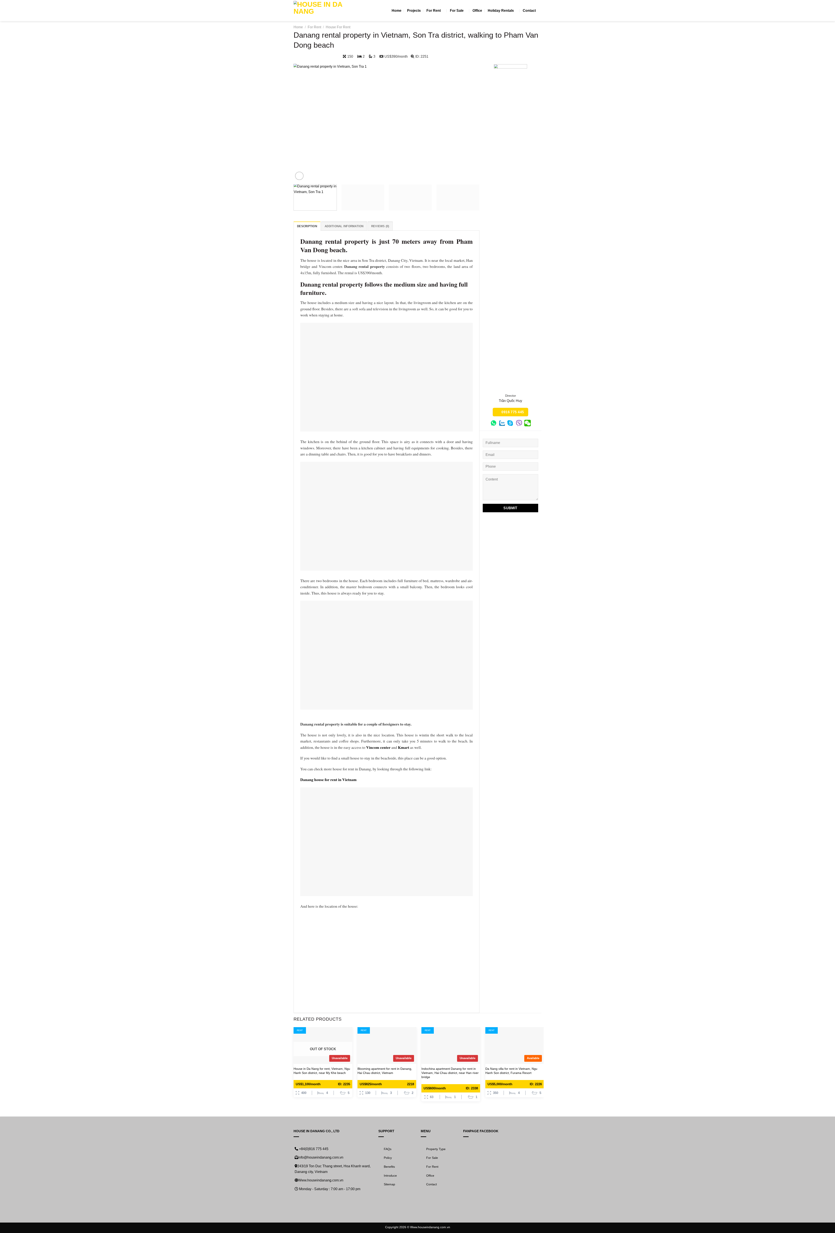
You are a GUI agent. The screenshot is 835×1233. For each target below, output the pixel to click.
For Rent (433, 10)
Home (396, 10)
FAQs (387, 1149)
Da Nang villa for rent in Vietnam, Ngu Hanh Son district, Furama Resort (511, 1071)
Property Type (436, 1149)
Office (477, 10)
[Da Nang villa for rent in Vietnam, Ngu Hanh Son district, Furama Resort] (514, 1045)
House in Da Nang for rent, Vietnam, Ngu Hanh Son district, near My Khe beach (322, 1071)
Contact (529, 10)
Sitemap (389, 1184)
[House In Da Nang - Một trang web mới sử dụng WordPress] (318, 10)
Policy (388, 1157)
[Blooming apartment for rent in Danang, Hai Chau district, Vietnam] (386, 1045)
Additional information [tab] (344, 226)
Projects (414, 10)
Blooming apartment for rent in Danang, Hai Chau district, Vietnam (384, 1071)
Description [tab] (307, 226)
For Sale (457, 10)
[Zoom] (299, 176)
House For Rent (338, 27)
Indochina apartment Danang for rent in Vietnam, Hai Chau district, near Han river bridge (450, 1072)
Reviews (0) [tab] (380, 226)
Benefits (389, 1166)
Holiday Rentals (501, 10)
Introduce (390, 1175)
